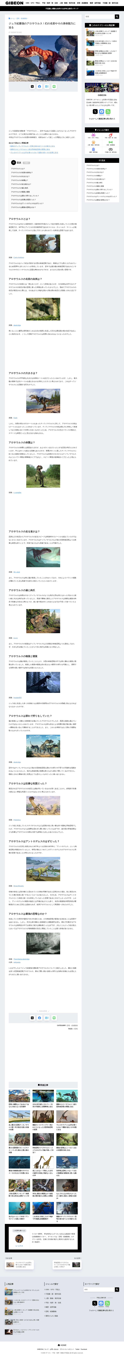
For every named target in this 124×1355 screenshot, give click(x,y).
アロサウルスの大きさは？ (20, 176)
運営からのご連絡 (52, 1316)
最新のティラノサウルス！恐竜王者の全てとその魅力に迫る (32, 146)
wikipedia (17, 962)
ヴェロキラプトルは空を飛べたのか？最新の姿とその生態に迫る (34, 153)
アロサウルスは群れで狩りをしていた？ (25, 196)
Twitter (77, 1349)
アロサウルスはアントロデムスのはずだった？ (27, 203)
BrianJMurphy (19, 886)
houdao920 (18, 698)
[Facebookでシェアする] (39, 86)
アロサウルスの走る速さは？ (21, 184)
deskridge (17, 325)
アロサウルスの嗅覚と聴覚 (20, 192)
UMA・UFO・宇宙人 (33, 3)
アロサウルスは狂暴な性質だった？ (23, 199)
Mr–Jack (17, 572)
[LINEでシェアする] (54, 86)
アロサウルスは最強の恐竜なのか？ (23, 207)
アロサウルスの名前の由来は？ (22, 172)
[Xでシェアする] (32, 86)
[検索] (117, 16)
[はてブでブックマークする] (47, 86)
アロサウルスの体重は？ (19, 180)
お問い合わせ (54, 1349)
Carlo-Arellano (19, 257)
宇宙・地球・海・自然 (50, 3)
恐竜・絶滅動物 (82, 3)
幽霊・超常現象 (95, 3)
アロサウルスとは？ (18, 168)
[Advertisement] (43, 108)
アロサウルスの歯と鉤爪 (19, 188)
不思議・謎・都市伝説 (110, 3)
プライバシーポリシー (67, 1349)
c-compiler (17, 492)
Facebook (84, 1349)
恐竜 (76, 1029)
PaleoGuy (17, 820)
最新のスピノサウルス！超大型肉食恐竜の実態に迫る (30, 149)
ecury (16, 638)
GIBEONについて (43, 1349)
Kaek (15, 418)
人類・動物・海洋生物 (67, 3)
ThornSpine (18, 959)
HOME (63, 1345)
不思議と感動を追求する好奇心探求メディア (62, 9)
